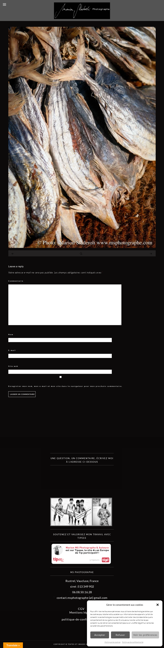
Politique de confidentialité (132, 642)
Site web (13, 366)
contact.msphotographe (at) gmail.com (82, 597)
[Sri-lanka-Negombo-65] (82, 247)
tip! (105, 560)
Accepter (99, 634)
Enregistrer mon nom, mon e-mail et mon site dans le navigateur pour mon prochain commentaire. (65, 386)
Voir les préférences (145, 634)
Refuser (120, 634)
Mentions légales (81, 612)
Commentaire (16, 281)
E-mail (13, 350)
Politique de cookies (112, 642)
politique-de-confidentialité (81, 619)
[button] (157, 604)
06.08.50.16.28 (82, 592)
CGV (81, 609)
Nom (11, 334)
